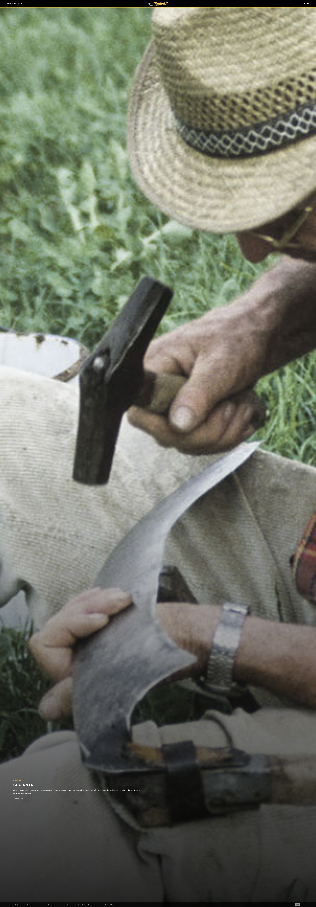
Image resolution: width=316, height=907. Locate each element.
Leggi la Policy (109, 904)
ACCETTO (297, 904)
